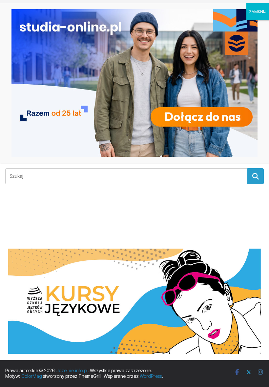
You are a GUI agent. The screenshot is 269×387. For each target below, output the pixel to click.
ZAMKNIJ (257, 11)
